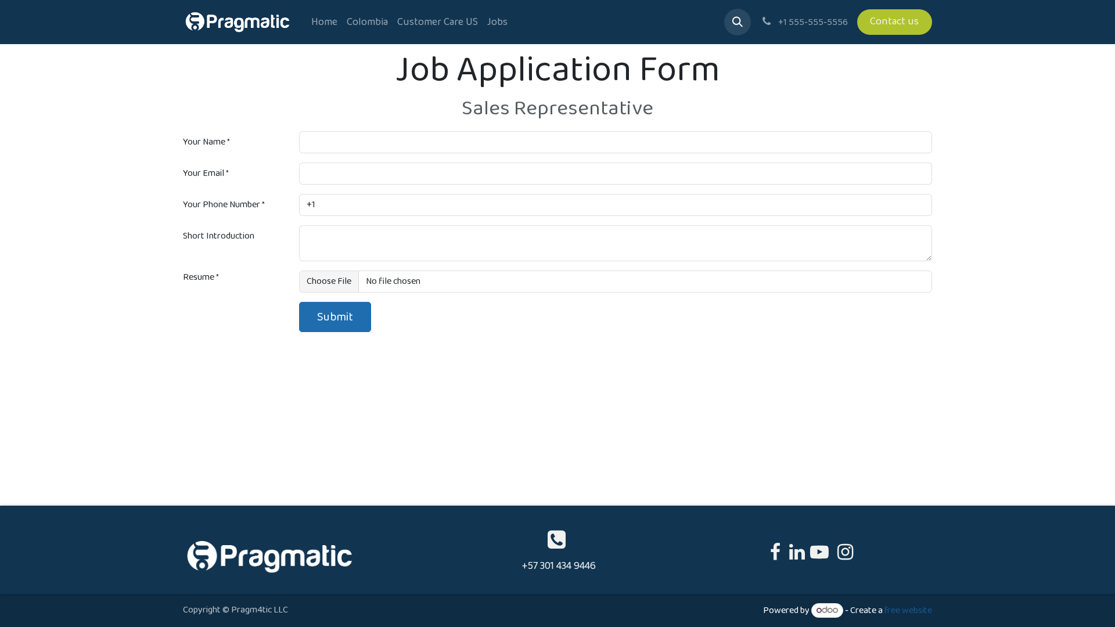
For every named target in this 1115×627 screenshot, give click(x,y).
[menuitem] (324, 22)
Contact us (894, 21)
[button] (737, 22)
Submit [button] (335, 317)
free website (908, 610)
